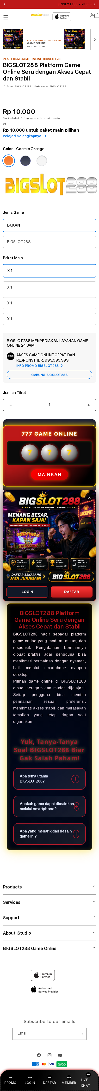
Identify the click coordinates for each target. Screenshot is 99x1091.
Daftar (71, 592)
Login (27, 592)
